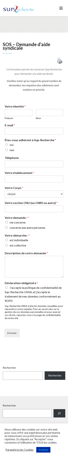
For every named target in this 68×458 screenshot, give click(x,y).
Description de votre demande (26, 253)
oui (11, 144)
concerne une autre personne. (28, 227)
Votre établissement (19, 172)
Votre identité (15, 106)
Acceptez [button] (43, 449)
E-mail (10, 125)
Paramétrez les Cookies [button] (19, 449)
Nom (38, 118)
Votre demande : (17, 217)
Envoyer (12, 332)
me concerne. (18, 222)
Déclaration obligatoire (21, 283)
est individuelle (19, 240)
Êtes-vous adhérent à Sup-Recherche (30, 140)
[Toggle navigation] (61, 8)
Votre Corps (14, 187)
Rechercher (9, 367)
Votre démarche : (17, 235)
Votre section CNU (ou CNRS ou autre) (31, 202)
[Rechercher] (59, 413)
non (12, 150)
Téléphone (12, 157)
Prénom (9, 118)
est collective (18, 245)
